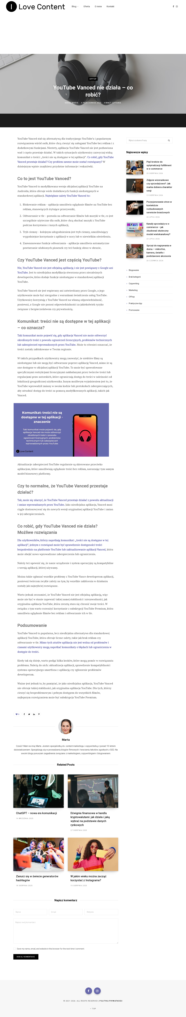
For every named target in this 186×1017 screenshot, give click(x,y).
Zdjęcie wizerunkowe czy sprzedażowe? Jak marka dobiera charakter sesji (159, 185)
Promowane (134, 310)
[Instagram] (97, 990)
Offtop (93, 79)
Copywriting (134, 283)
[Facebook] (88, 990)
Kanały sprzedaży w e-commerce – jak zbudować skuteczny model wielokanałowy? (158, 229)
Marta (75, 103)
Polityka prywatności (111, 1001)
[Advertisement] (93, 33)
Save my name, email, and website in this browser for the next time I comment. (51, 949)
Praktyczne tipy (135, 303)
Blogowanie (134, 270)
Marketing (133, 290)
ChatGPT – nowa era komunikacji (36, 813)
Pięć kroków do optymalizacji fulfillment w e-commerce (159, 165)
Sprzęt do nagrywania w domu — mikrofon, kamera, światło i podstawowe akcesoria (159, 250)
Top (94, 1009)
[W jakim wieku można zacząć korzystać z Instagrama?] (93, 854)
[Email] (6, 168)
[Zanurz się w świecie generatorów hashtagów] (38, 854)
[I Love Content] (35, 6)
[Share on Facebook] (6, 146)
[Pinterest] (6, 161)
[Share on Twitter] (6, 153)
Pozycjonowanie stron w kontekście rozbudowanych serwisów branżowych (159, 207)
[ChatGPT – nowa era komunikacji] (38, 791)
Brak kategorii (135, 277)
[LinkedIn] (34, 714)
